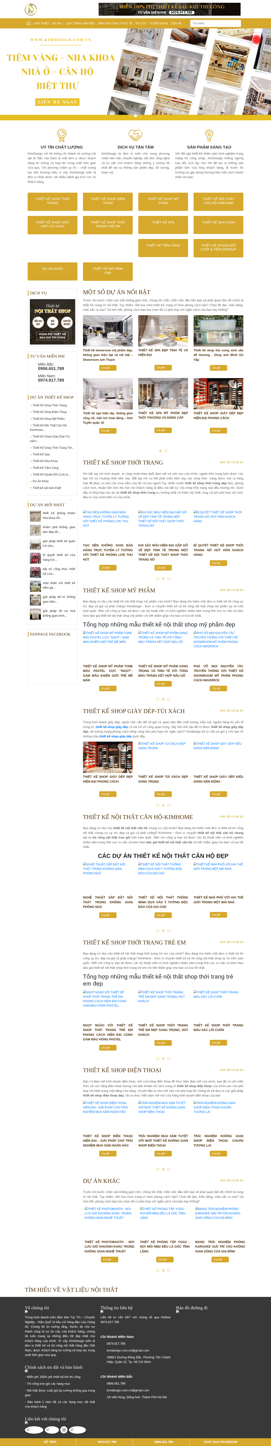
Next (249, 383)
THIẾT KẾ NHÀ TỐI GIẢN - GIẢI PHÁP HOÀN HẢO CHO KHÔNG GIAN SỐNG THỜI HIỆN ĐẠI (163, 902)
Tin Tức (141, 23)
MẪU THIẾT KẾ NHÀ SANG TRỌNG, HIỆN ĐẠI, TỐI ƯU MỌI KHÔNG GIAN (108, 902)
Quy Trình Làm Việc (80, 23)
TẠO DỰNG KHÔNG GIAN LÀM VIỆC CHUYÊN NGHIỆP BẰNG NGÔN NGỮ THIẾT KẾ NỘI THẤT (108, 1246)
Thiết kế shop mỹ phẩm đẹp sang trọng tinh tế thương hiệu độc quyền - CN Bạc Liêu (108, 418)
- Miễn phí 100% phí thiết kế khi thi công (52, 1377)
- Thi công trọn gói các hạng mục (47, 1383)
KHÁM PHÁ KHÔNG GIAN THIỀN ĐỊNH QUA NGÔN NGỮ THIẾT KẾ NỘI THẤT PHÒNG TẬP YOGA (218, 1246)
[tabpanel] (108, 378)
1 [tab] (160, 451)
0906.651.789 (116, 1383)
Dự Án (56, 23)
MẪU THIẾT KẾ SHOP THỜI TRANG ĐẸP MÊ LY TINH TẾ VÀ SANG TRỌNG (108, 355)
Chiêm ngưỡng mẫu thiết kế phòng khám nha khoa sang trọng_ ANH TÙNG (218, 355)
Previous (77, 383)
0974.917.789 (109, 1322)
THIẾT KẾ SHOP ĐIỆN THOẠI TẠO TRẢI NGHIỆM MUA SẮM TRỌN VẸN (108, 1140)
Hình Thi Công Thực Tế (115, 23)
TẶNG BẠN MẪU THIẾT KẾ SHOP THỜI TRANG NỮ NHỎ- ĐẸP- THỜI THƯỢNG (218, 550)
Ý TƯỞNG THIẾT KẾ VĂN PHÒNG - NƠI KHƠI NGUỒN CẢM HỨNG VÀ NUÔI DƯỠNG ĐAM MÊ (163, 1246)
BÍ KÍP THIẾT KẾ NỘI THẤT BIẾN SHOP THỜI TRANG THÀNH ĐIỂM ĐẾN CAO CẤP (108, 550)
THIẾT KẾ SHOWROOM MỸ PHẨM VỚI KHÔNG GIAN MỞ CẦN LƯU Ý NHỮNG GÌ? (218, 671)
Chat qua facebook (221, 1442)
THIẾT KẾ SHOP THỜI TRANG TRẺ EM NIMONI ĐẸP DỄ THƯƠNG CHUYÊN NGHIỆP (108, 1030)
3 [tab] (168, 578)
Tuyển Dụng (159, 23)
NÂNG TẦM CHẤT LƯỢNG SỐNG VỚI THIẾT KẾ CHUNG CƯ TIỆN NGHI (218, 902)
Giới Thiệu (41, 23)
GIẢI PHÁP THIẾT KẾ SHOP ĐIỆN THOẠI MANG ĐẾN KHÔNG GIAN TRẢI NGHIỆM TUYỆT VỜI (218, 1140)
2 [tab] (166, 451)
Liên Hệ (176, 23)
